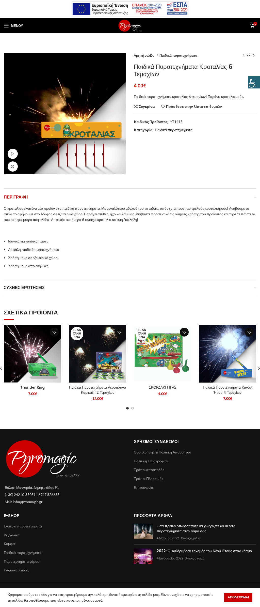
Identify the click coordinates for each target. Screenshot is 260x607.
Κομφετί (10, 543)
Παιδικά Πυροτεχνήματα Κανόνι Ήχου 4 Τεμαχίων (227, 390)
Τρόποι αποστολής (149, 469)
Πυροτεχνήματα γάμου (21, 561)
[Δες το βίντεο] (13, 154)
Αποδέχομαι (238, 597)
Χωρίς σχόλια (190, 538)
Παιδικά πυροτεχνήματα (178, 55)
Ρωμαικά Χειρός (16, 570)
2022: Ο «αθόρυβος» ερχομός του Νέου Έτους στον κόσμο (204, 550)
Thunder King (32, 387)
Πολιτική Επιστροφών (151, 461)
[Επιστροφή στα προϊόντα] (248, 55)
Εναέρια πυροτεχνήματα (23, 526)
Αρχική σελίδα (144, 55)
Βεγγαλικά (12, 535)
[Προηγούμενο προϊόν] (243, 55)
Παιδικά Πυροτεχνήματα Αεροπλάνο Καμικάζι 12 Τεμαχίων (97, 390)
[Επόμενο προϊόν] (253, 55)
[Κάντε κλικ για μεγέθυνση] (13, 166)
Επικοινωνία (143, 487)
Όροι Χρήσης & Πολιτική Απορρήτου (162, 452)
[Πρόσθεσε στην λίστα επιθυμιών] (54, 332)
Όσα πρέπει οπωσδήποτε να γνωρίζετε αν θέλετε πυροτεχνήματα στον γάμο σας (196, 528)
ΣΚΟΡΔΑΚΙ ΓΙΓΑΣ (162, 387)
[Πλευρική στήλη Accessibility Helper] (254, 82)
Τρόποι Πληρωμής (148, 478)
